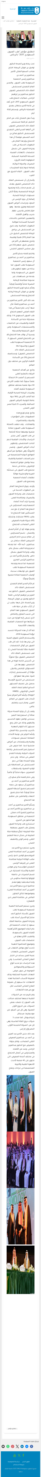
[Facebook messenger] (26, 1446)
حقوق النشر (26, 1462)
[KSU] (29, 9)
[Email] (3, 1446)
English (4, 1)
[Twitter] (17, 1446)
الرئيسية (33, 21)
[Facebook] (31, 1446)
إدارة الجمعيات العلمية (23, 21)
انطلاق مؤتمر (12, 1429)
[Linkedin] (22, 1446)
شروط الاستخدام (18, 1465)
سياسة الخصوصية (14, 1462)
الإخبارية (12, 9)
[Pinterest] (12, 1446)
